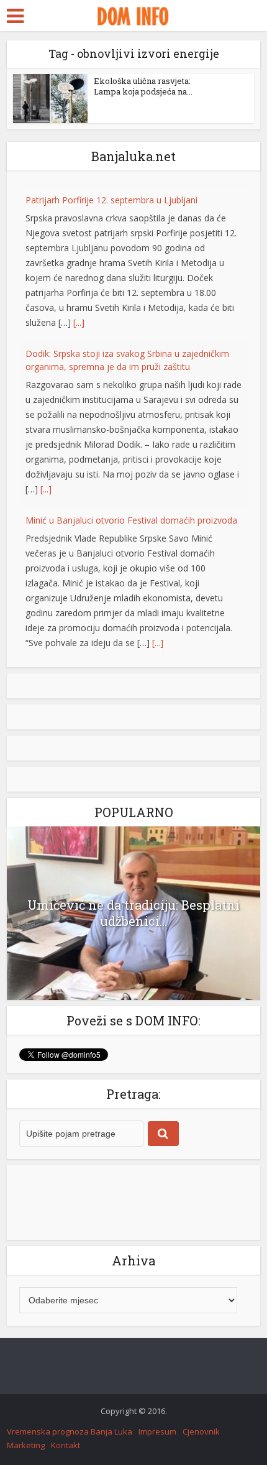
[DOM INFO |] (133, 14)
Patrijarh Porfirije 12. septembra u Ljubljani (111, 195)
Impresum (157, 1433)
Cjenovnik (201, 1433)
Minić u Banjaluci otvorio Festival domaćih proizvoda (131, 516)
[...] (78, 318)
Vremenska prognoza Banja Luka (69, 1433)
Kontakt (65, 1447)
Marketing (26, 1447)
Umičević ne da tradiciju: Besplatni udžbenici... (133, 915)
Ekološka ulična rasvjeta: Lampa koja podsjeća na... (143, 86)
